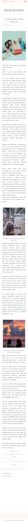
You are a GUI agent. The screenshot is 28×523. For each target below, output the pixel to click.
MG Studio (21, 520)
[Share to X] (11, 451)
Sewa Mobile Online (18, 25)
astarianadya (14, 10)
